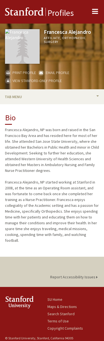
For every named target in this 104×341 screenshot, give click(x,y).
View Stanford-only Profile (37, 80)
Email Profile (57, 72)
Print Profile (24, 72)
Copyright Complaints (65, 328)
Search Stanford (61, 313)
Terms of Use (58, 321)
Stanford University (26, 302)
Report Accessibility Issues (73, 276)
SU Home (54, 299)
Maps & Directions (62, 306)
